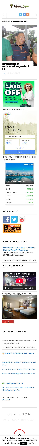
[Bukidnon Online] (19, 5)
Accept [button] (24, 443)
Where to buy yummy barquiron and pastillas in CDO (18, 373)
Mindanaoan (6, 387)
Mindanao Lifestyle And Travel (19, 353)
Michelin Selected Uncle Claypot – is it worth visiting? (19, 369)
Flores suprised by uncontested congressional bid (15, 66)
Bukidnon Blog (17, 387)
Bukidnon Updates (14, 73)
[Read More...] (4, 73)
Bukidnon (19, 414)
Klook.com (6, 400)
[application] (19, 281)
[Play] (6, 288)
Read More (31, 443)
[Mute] (30, 288)
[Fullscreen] (33, 288)
